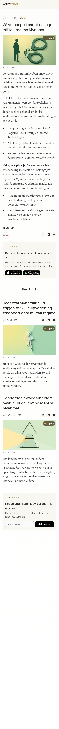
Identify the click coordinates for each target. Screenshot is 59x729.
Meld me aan (44, 524)
